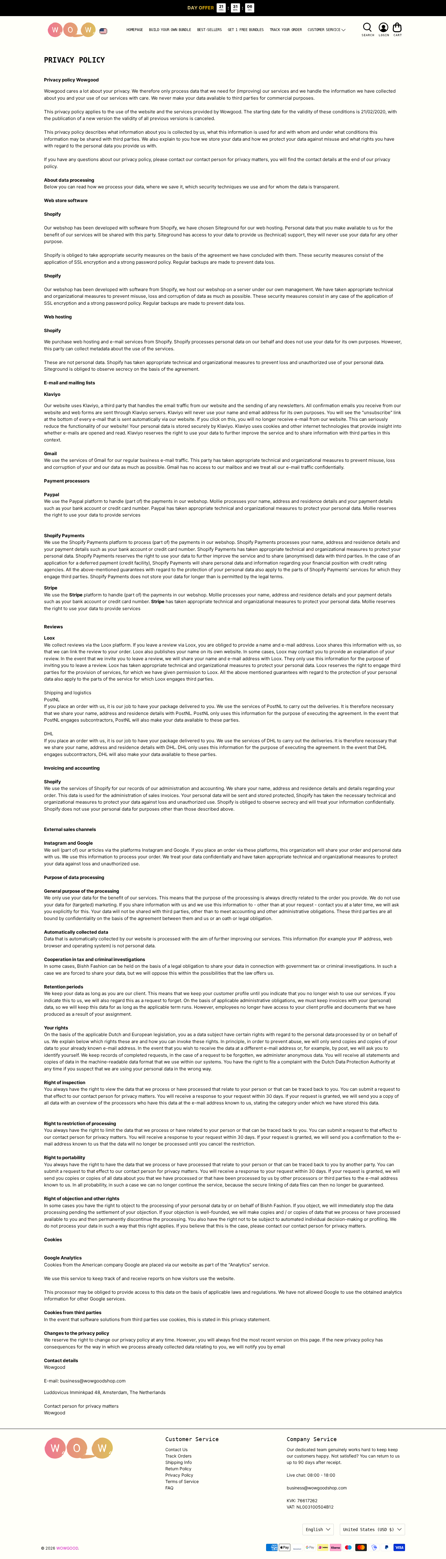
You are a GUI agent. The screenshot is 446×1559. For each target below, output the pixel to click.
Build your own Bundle (170, 30)
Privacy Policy (179, 1475)
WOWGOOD (67, 1548)
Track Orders (178, 1455)
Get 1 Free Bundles (246, 30)
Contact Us (176, 1449)
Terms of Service (182, 1481)
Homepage (135, 30)
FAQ (169, 1487)
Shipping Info (178, 1462)
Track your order (286, 30)
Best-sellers (209, 30)
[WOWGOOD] (71, 30)
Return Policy (178, 1468)
